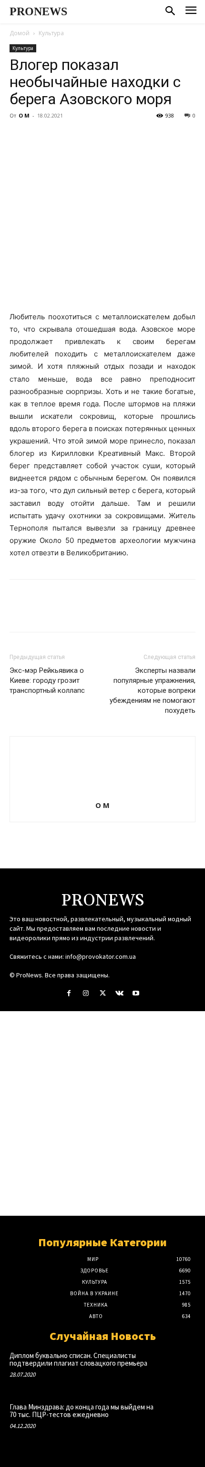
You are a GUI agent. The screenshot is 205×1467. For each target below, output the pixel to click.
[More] (107, 137)
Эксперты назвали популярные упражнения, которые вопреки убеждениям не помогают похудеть (152, 690)
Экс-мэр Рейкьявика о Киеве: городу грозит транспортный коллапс (47, 680)
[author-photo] (102, 792)
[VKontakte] (119, 993)
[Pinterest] (62, 137)
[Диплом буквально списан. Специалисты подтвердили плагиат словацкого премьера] (176, 1368)
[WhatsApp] (84, 137)
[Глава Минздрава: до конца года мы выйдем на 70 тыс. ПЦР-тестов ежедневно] (176, 1419)
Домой (20, 33)
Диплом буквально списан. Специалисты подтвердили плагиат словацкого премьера (78, 1359)
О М (24, 115)
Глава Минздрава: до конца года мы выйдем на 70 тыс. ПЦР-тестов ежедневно (82, 1410)
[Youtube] (136, 993)
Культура (51, 33)
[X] (41, 137)
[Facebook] (19, 137)
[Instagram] (86, 993)
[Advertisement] (102, 1113)
